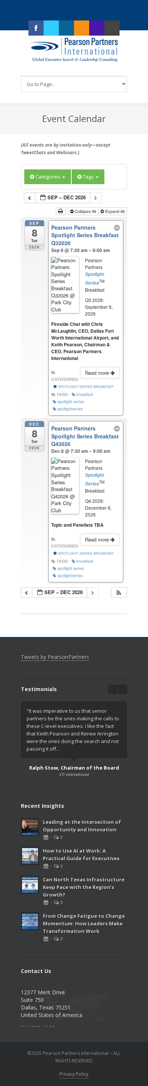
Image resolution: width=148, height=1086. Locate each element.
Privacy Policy (74, 1074)
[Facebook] (36, 28)
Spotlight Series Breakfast (85, 386)
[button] (118, 593)
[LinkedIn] (66, 28)
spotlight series (70, 401)
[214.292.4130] (96, 28)
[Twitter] (51, 28)
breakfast (84, 394)
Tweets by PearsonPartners (55, 656)
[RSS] (81, 28)
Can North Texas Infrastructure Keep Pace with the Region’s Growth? (83, 887)
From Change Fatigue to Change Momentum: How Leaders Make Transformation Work (84, 923)
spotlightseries (70, 409)
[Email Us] (112, 28)
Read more (97, 372)
